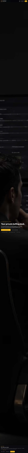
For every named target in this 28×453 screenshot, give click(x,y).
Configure (3, 451)
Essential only (7, 451)
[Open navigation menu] (19, 1)
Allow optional (12, 451)
